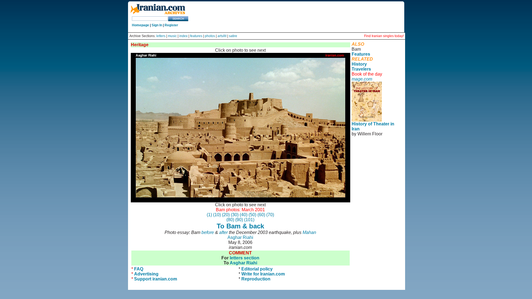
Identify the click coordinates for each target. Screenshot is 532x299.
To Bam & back (240, 226)
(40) (243, 214)
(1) (209, 214)
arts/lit (222, 36)
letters (160, 36)
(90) (239, 219)
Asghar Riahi (240, 237)
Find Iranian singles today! (384, 36)
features (196, 36)
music (172, 36)
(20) (226, 214)
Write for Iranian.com (263, 274)
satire (233, 36)
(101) (249, 219)
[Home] (157, 14)
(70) (270, 214)
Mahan (309, 232)
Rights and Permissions (373, 161)
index (183, 36)
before (207, 232)
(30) (235, 214)
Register (171, 25)
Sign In (157, 25)
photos (210, 36)
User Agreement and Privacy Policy (375, 153)
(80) (230, 219)
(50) (252, 214)
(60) (261, 214)
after (223, 232)
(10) (217, 214)
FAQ (138, 269)
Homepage (140, 25)
